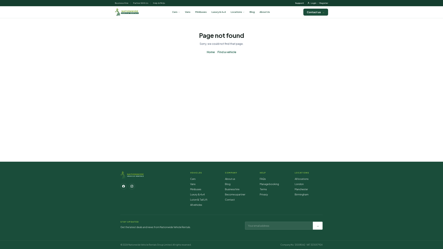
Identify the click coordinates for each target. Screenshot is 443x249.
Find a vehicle (227, 52)
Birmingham (302, 194)
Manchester (301, 189)
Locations (236, 12)
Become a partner (235, 194)
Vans (187, 12)
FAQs (263, 178)
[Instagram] (132, 186)
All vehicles (196, 204)
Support (299, 3)
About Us (265, 12)
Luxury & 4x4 (218, 12)
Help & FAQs (159, 3)
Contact (230, 199)
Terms (263, 189)
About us (230, 178)
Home (211, 52)
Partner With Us (140, 3)
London (299, 184)
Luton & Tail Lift (198, 199)
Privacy (264, 194)
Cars (174, 12)
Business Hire (121, 3)
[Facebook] (123, 186)
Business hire (232, 189)
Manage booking (269, 184)
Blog (252, 12)
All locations (302, 178)
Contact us (316, 12)
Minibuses (201, 12)
